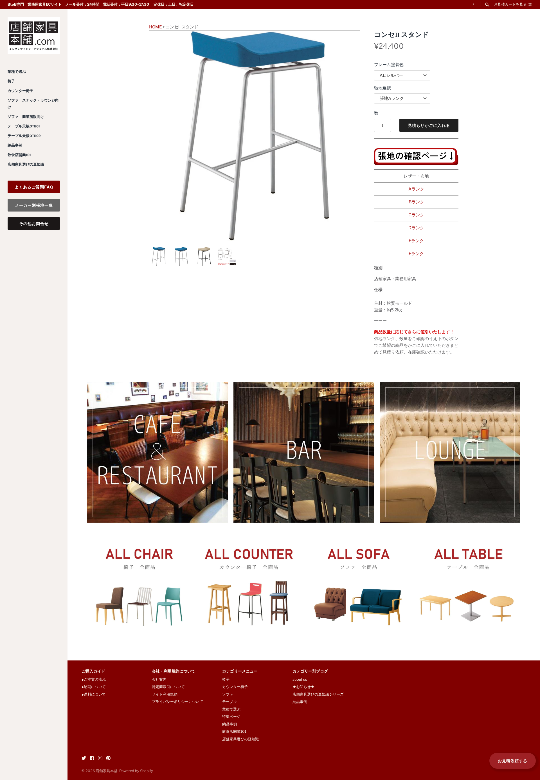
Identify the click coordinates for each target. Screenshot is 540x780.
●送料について (94, 694)
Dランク (416, 227)
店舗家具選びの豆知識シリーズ (318, 694)
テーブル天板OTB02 (24, 136)
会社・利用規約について (173, 671)
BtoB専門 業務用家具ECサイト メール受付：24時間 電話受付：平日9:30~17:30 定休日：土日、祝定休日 (101, 4)
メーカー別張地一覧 (34, 205)
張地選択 (382, 88)
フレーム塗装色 (389, 64)
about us (299, 679)
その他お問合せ (34, 223)
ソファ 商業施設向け (26, 116)
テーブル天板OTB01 (24, 126)
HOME (155, 27)
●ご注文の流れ (95, 679)
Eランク (416, 240)
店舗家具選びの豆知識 (26, 164)
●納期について (94, 687)
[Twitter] (84, 758)
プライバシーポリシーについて (177, 702)
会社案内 (159, 679)
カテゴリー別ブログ (310, 671)
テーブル (229, 702)
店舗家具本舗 (107, 771)
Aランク (416, 189)
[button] (348, 136)
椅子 (11, 81)
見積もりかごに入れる (429, 125)
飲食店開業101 (19, 155)
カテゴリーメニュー (240, 671)
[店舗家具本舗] (34, 35)
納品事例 (15, 145)
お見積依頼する (512, 760)
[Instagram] (100, 758)
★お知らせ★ (303, 687)
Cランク (416, 214)
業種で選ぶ (17, 71)
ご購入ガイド (93, 671)
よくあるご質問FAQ (34, 187)
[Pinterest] (108, 758)
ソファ (227, 694)
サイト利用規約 (164, 694)
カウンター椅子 (20, 91)
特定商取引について (168, 687)
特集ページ (231, 716)
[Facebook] (92, 758)
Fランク (416, 253)
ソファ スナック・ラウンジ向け (33, 103)
